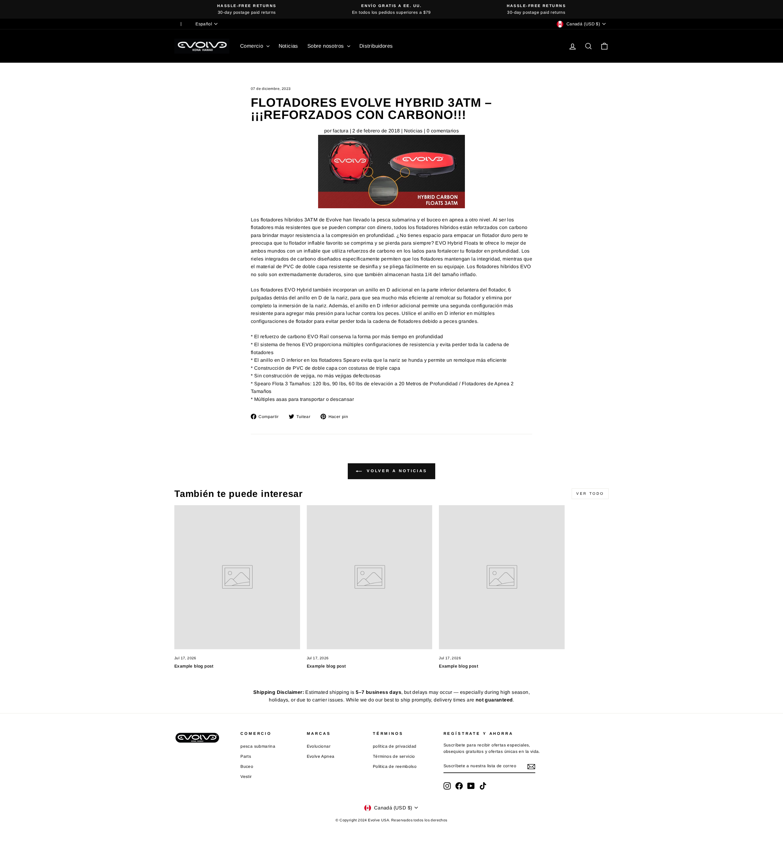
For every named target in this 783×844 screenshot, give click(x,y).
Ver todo (590, 493)
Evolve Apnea (321, 756)
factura (340, 130)
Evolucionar (319, 746)
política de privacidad (395, 746)
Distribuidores (376, 46)
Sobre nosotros (326, 46)
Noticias (288, 46)
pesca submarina (257, 746)
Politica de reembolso (395, 766)
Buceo (246, 766)
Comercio (252, 46)
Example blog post (193, 666)
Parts (245, 756)
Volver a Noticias (395, 471)
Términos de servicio (394, 756)
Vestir (246, 776)
